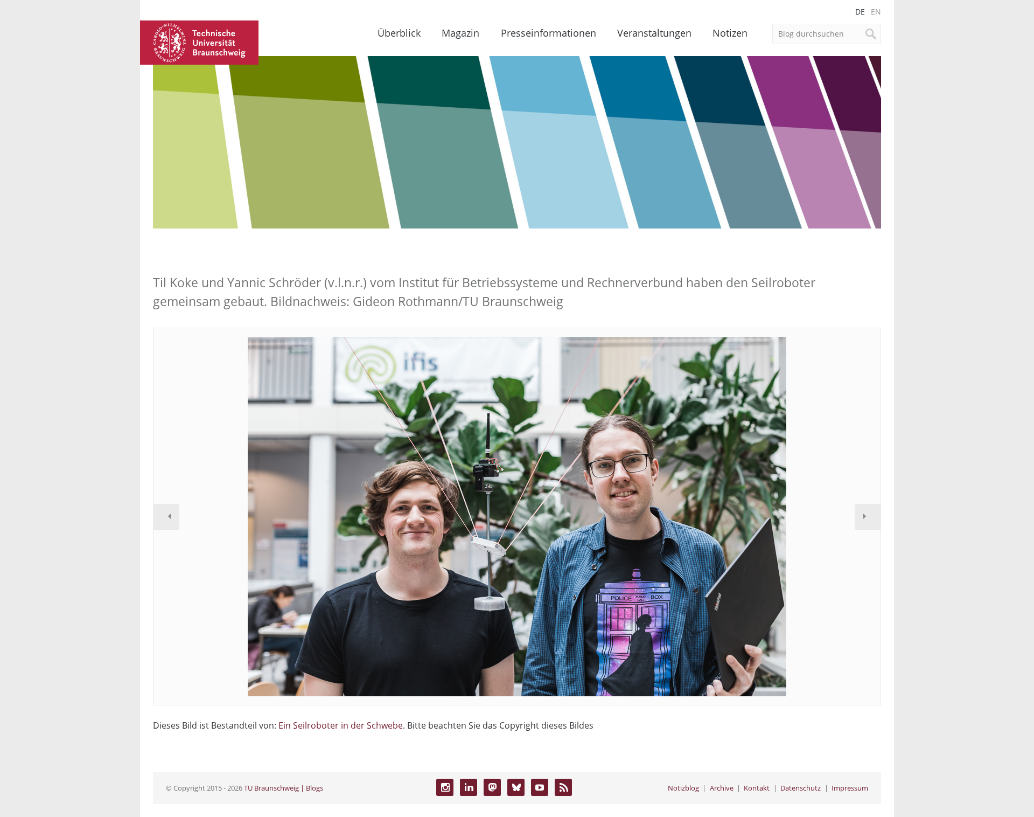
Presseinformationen (548, 32)
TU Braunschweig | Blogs (283, 788)
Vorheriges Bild (166, 517)
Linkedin (468, 787)
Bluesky (516, 787)
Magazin (460, 32)
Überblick (399, 32)
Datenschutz (800, 788)
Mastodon (492, 787)
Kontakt (757, 788)
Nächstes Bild (868, 517)
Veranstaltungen (654, 32)
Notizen (729, 32)
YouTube (539, 787)
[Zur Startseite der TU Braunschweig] (199, 41)
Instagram (444, 787)
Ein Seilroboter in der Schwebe (340, 725)
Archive (721, 788)
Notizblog (683, 788)
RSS (563, 787)
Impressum (850, 788)
